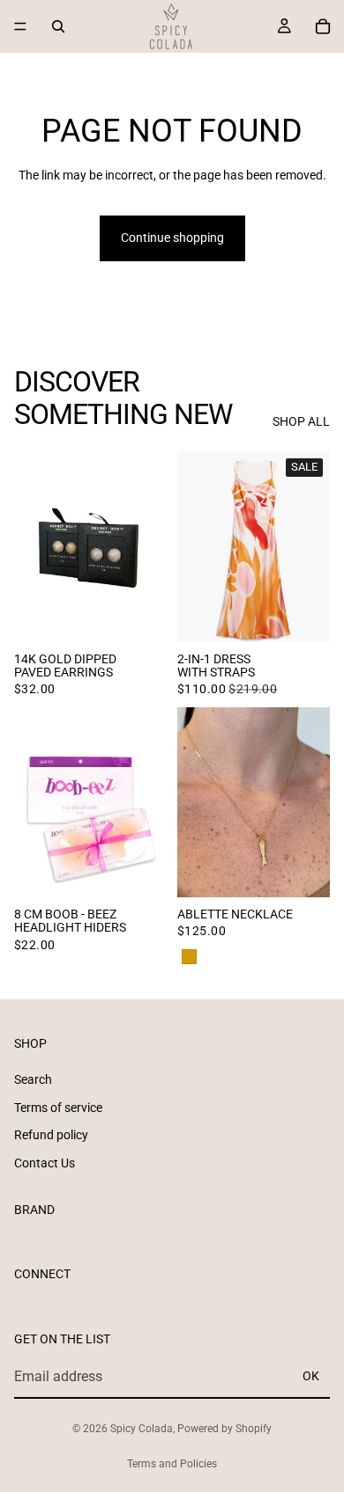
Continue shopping (172, 237)
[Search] (58, 26)
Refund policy (51, 1135)
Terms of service (58, 1107)
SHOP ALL (301, 421)
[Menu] (20, 26)
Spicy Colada (141, 1429)
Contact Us (44, 1162)
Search (33, 1079)
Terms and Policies (172, 1464)
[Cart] (322, 26)
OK (311, 1376)
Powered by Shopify (224, 1429)
